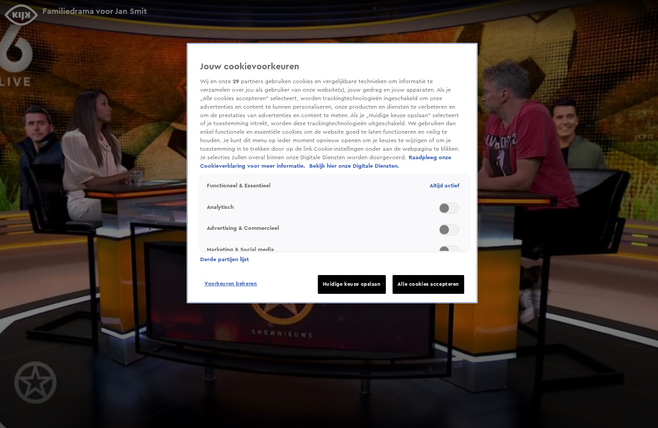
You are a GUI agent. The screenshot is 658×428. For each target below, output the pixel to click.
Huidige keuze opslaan (352, 284)
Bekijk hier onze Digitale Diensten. (354, 166)
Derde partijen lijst (224, 259)
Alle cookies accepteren (428, 284)
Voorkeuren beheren (231, 283)
